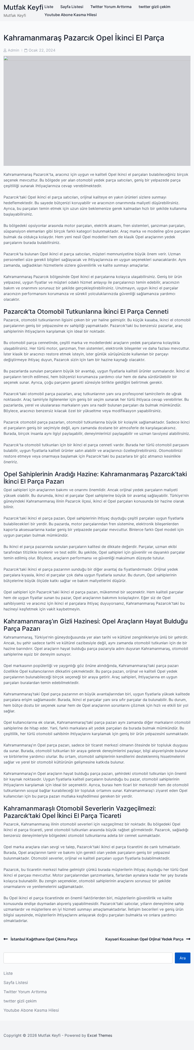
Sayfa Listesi (71, 6)
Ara (183, 958)
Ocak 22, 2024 (42, 50)
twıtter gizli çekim (154, 6)
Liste (48, 6)
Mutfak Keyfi (23, 7)
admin (13, 50)
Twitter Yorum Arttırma (111, 6)
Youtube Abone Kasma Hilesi (70, 14)
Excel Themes (99, 1035)
